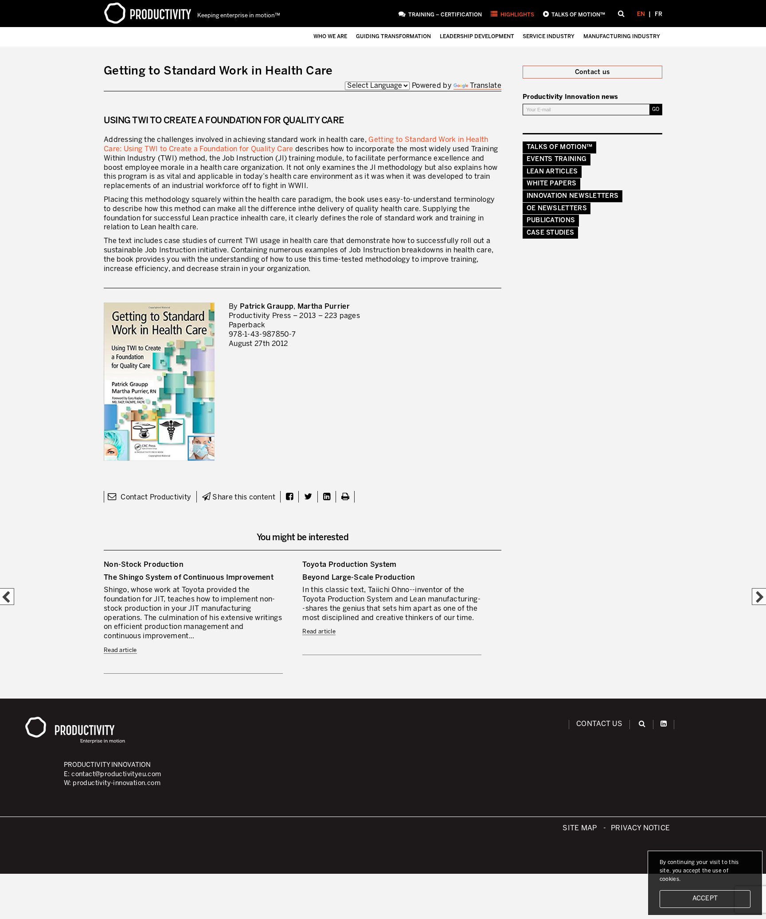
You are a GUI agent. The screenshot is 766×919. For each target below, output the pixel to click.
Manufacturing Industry (621, 36)
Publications (551, 220)
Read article (120, 650)
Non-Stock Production (144, 565)
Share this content (243, 497)
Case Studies (550, 233)
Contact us (599, 724)
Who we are (330, 36)
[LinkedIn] (663, 724)
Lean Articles (552, 172)
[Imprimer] (345, 497)
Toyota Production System (349, 565)
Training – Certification (445, 14)
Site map (580, 828)
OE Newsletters (557, 208)
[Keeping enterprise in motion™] (148, 13)
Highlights (517, 14)
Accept (705, 898)
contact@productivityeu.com (116, 774)
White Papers (552, 184)
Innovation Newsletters (573, 196)
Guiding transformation (393, 36)
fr (658, 14)
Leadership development (477, 36)
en (641, 14)
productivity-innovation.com (116, 783)
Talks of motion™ (578, 14)
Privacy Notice (640, 828)
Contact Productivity (155, 497)
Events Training (557, 159)
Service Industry (548, 36)
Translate (485, 85)
